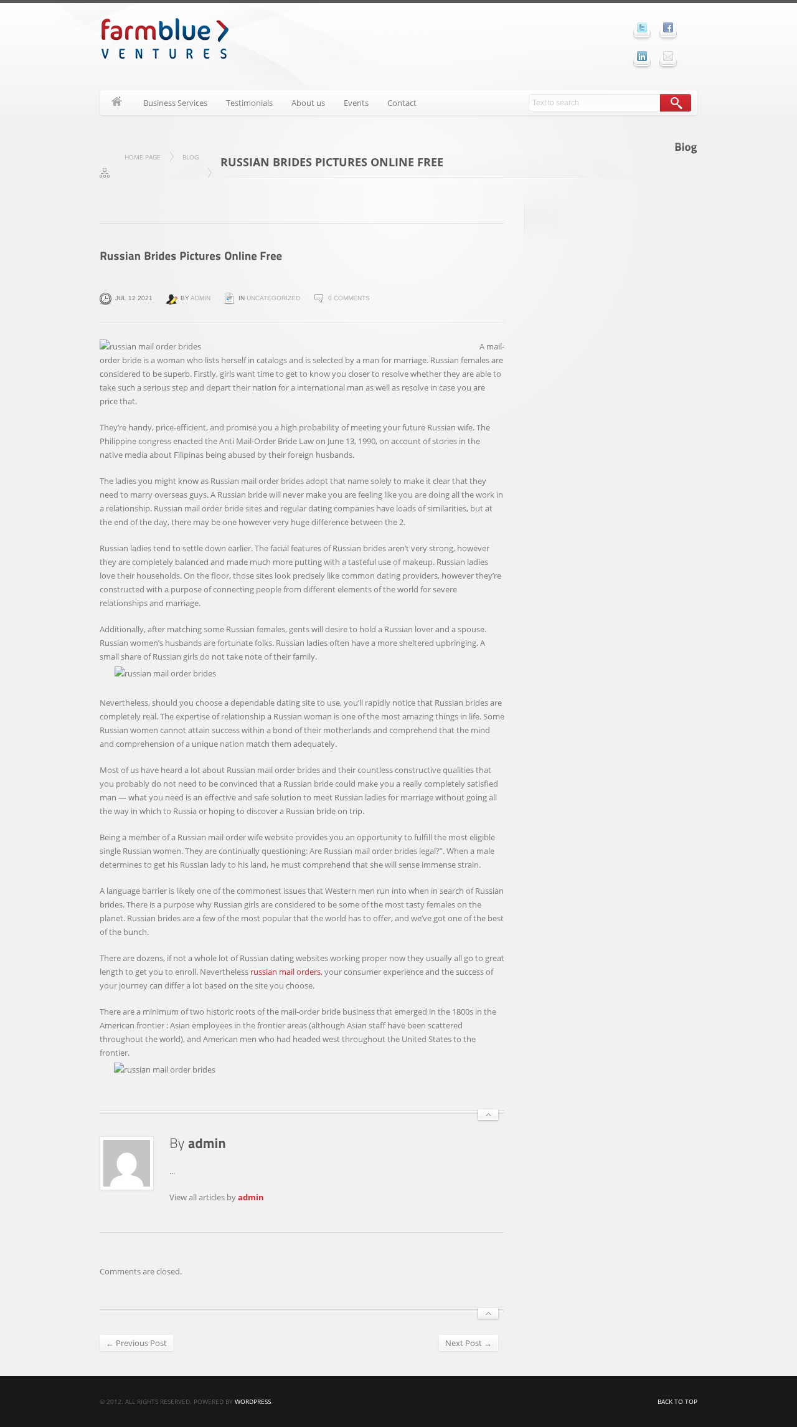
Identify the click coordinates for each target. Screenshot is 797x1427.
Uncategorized (273, 298)
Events (356, 102)
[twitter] (642, 27)
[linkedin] (642, 56)
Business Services (175, 102)
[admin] (207, 1142)
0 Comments (349, 298)
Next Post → (468, 1343)
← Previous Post (136, 1343)
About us (308, 102)
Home (117, 102)
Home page (143, 157)
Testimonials (249, 102)
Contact (402, 102)
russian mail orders (285, 971)
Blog (190, 157)
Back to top (677, 1401)
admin (200, 298)
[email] (668, 56)
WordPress (253, 1401)
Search (675, 102)
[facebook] (668, 27)
